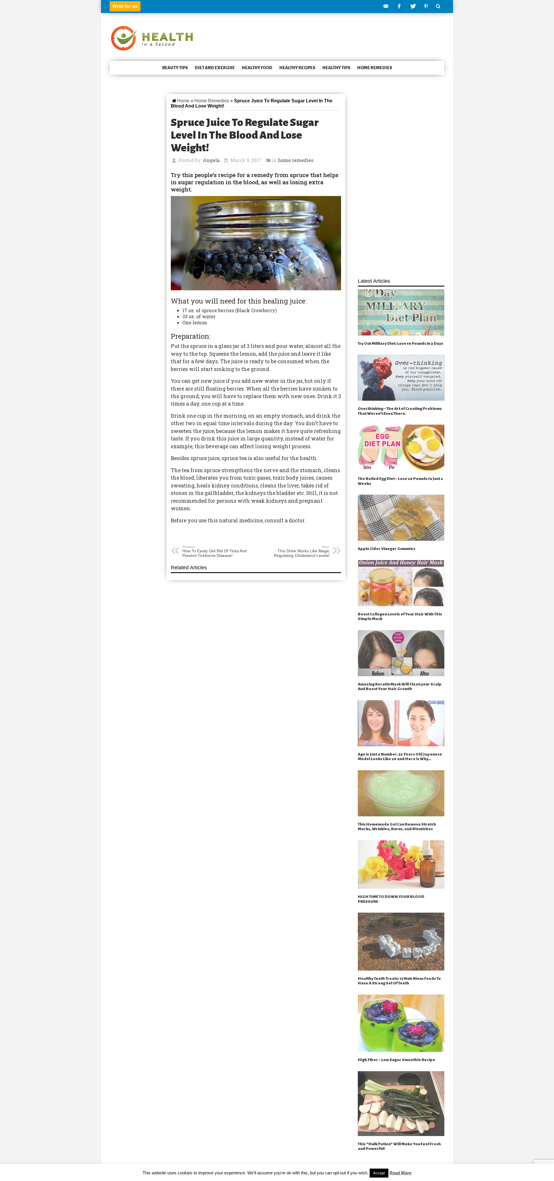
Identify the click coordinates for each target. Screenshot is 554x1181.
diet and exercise (215, 67)
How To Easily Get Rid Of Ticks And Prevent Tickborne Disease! (214, 551)
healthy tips (336, 67)
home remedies (374, 67)
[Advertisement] (401, 182)
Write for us (125, 6)
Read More (400, 1172)
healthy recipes (297, 67)
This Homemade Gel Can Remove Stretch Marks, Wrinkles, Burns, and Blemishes (397, 826)
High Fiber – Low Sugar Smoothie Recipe (396, 1060)
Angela (211, 160)
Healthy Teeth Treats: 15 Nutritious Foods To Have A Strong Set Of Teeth (399, 981)
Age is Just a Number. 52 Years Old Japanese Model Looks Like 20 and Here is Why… (400, 756)
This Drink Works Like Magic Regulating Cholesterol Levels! (302, 551)
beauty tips (175, 67)
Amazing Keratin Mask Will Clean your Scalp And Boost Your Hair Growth (399, 686)
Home (183, 100)
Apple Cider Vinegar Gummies (386, 549)
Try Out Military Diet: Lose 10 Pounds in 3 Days (400, 343)
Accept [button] (379, 1173)
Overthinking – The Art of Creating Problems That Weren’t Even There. (400, 411)
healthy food (257, 67)
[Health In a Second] (152, 38)
